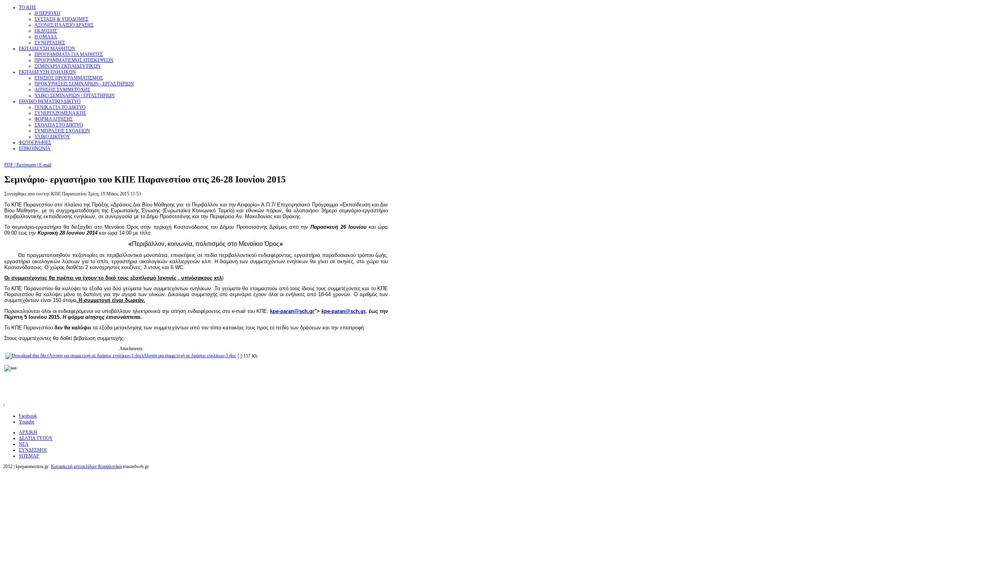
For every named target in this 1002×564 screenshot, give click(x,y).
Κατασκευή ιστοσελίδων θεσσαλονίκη (86, 466)
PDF (9, 165)
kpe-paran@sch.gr (292, 311)
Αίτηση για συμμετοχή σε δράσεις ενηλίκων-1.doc (189, 355)
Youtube (26, 422)
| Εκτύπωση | (26, 165)
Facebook (28, 416)
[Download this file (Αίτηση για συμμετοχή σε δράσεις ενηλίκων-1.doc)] (74, 355)
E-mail (44, 165)
